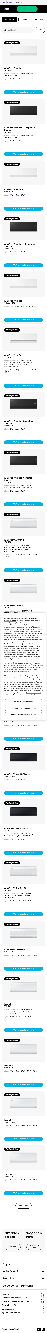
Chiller (24, 19)
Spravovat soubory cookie (23, 701)
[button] (23, 1264)
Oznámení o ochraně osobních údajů (17, 1301)
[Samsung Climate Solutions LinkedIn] (43, 1329)
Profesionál (18, 2)
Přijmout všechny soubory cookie (23, 714)
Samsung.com (8, 1309)
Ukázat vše (9, 19)
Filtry (40, 30)
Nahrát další (23, 1206)
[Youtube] (39, 1329)
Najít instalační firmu (27, 9)
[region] (23, 666)
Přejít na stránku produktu (23, 92)
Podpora (5, 1294)
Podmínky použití (9, 1305)
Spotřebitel (7, 2)
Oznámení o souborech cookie (14, 1298)
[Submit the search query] (5, 30)
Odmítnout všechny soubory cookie (23, 708)
